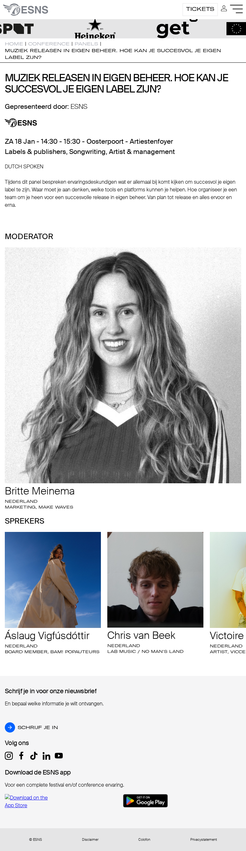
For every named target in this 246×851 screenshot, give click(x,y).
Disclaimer (90, 839)
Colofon (144, 839)
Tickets (200, 9)
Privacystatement (203, 839)
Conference (49, 44)
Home (14, 44)
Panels (86, 44)
